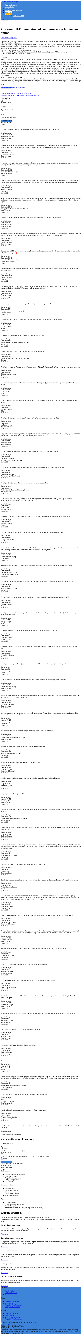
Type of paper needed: (8, 1143)
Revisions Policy (10, 1303)
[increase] (1, 114)
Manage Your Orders (19, 87)
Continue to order (6, 87)
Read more (4, 1234)
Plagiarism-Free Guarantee (13, 10)
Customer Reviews (11, 5)
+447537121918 (18, 16)
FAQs (7, 8)
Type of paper (5, 99)
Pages (2, 110)
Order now (8, 14)
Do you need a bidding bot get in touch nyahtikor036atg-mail (20, 95)
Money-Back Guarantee (12, 1307)
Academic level (6, 102)
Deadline (3, 106)
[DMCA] (5, 1324)
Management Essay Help (9, 38)
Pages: (3, 1147)
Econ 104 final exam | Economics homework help (16, 93)
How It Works (9, 7)
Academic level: (6, 1152)
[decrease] (3, 114)
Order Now (4, 19)
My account (8, 12)
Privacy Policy (9, 1315)
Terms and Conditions (12, 1301)
